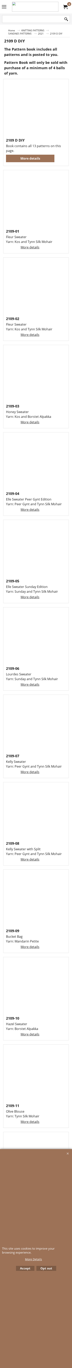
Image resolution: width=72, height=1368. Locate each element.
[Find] (66, 19)
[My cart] (65, 6)
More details (30, 158)
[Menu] (4, 7)
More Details (33, 1259)
